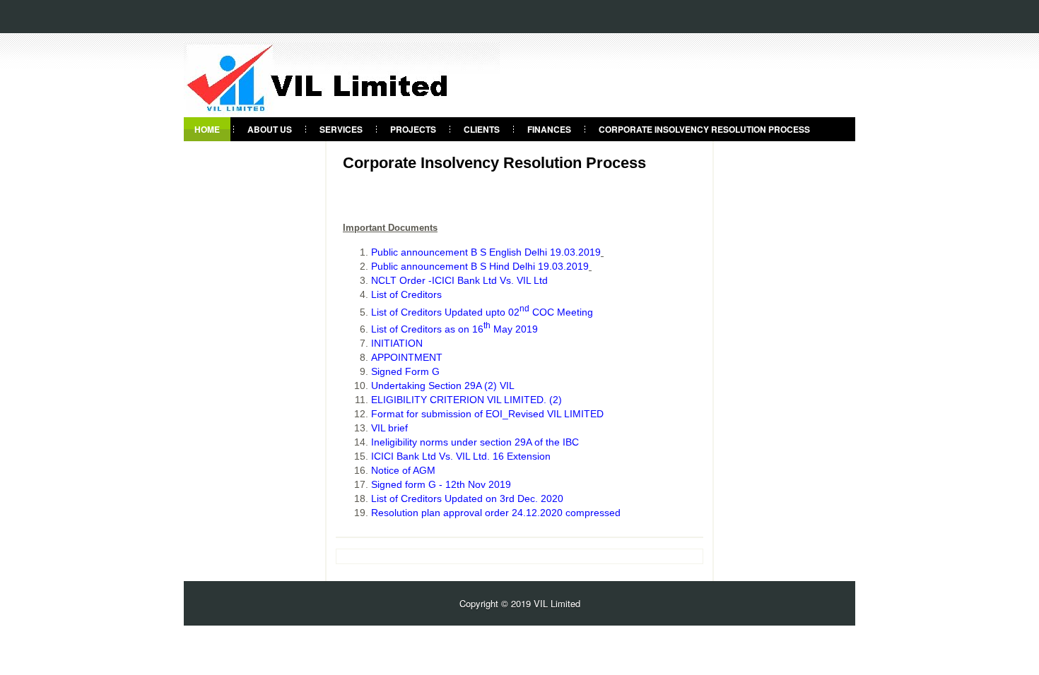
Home (207, 129)
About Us (269, 129)
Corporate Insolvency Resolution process (704, 129)
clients (482, 129)
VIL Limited (557, 603)
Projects (413, 129)
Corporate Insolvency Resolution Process (494, 163)
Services (341, 129)
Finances (549, 129)
